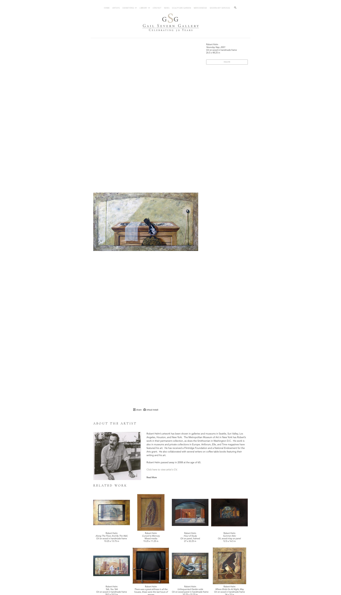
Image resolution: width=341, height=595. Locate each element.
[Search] (235, 8)
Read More (152, 478)
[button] (130, 8)
